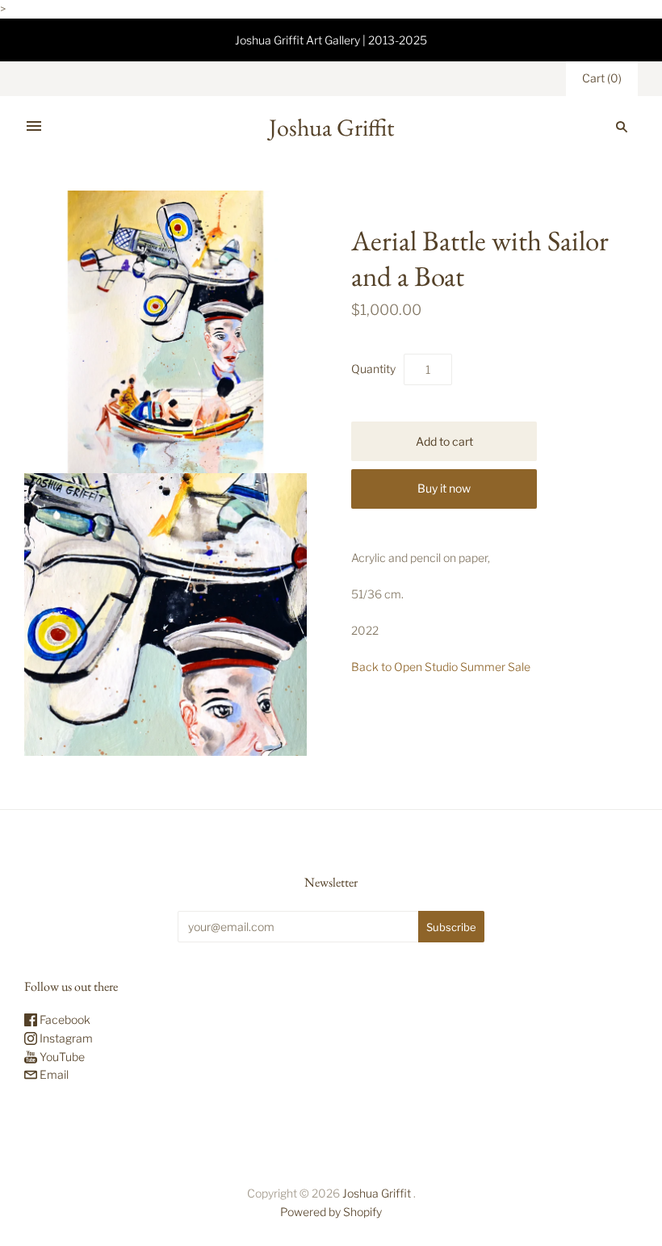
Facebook (63, 1019)
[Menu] (34, 127)
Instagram (65, 1038)
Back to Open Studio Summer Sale (440, 666)
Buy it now (444, 488)
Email (53, 1074)
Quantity (373, 368)
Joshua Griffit (377, 1193)
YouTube (61, 1057)
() (602, 78)
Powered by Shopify (331, 1212)
